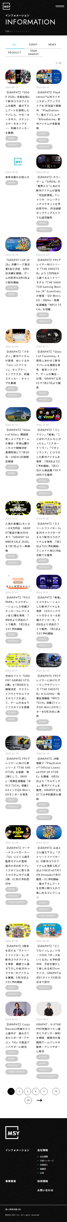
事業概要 (10, 1181)
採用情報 (42, 1181)
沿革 (42, 1172)
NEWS (52, 44)
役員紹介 (44, 1164)
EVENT (33, 44)
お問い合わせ (45, 1190)
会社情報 (42, 1150)
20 (28, 1100)
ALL (15, 44)
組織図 (43, 1168)
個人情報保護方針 (13, 1209)
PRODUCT (14, 52)
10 (56, 1091)
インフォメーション (17, 1150)
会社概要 (44, 1156)
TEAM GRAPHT (33, 52)
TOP (7, 31)
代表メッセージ (47, 1160)
